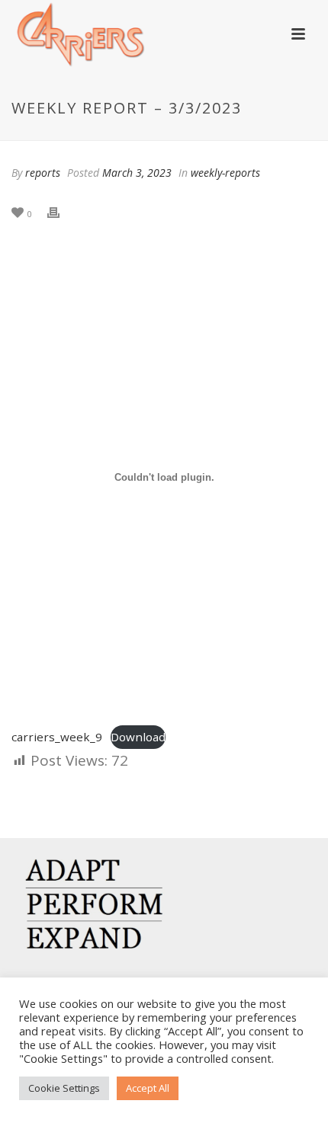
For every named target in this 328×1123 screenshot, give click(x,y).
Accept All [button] (147, 1088)
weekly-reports (225, 172)
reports (42, 172)
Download (138, 736)
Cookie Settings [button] (64, 1088)
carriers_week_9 (56, 736)
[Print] (61, 212)
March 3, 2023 (137, 172)
